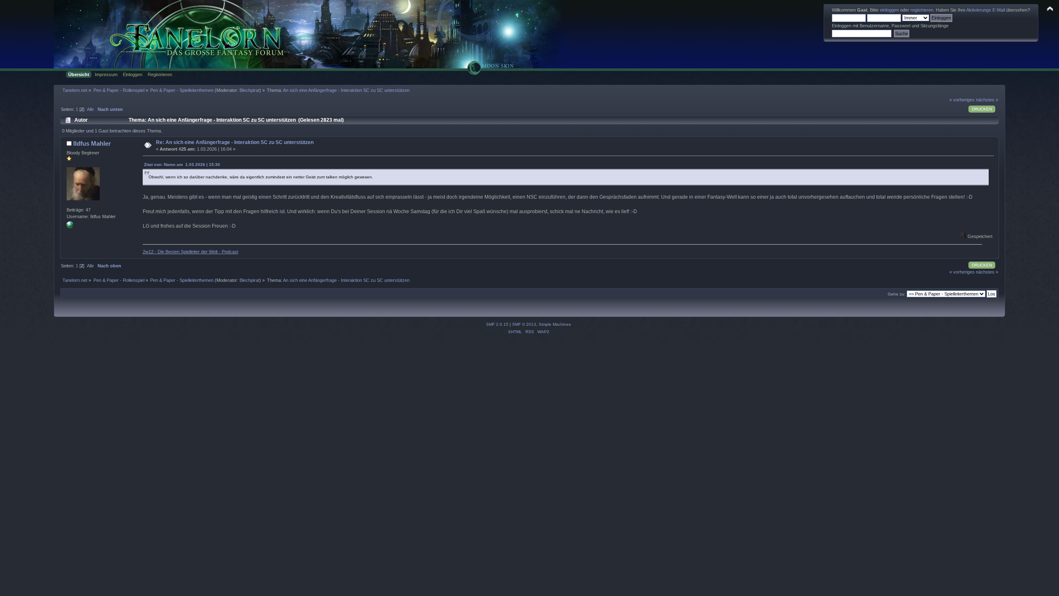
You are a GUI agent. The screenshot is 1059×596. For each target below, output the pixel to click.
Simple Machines (555, 324)
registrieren (921, 9)
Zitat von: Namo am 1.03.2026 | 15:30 (182, 164)
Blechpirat (249, 90)
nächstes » (987, 99)
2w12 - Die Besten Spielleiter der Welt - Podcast (190, 251)
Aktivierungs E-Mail (985, 9)
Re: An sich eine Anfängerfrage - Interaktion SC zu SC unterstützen (235, 142)
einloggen (889, 9)
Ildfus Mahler (92, 143)
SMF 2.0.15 (497, 324)
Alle (90, 109)
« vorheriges (962, 99)
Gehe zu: (897, 294)
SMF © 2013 (524, 324)
